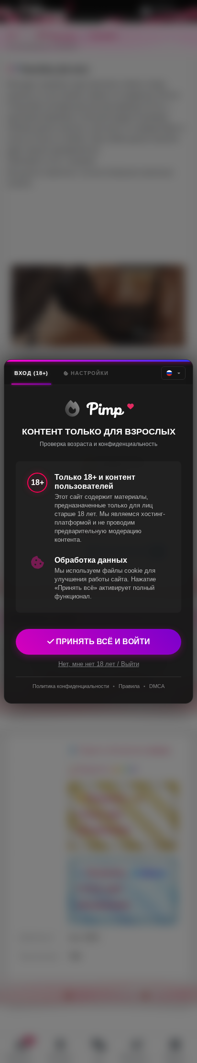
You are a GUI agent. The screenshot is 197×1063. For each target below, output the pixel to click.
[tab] (31, 373)
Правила (129, 686)
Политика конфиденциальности (71, 686)
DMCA (156, 686)
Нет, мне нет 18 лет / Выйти (98, 664)
